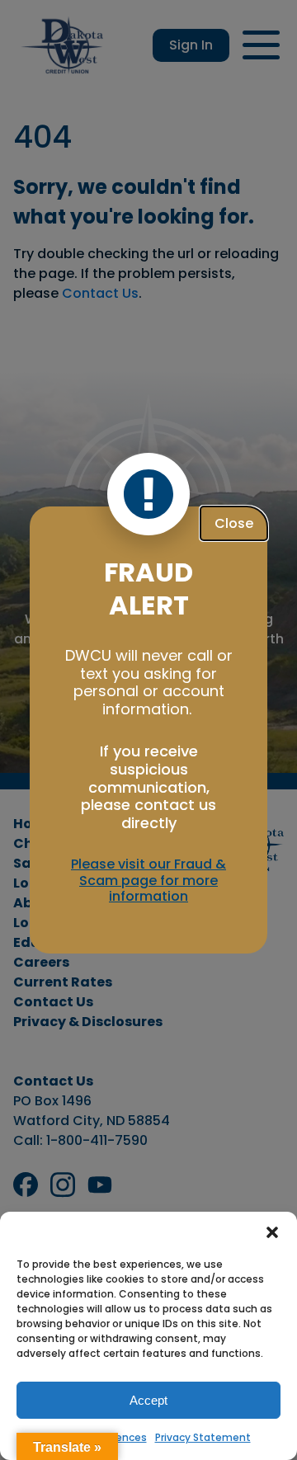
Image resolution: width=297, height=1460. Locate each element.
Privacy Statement (203, 1437)
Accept (148, 1400)
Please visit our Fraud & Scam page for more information (148, 880)
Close (233, 523)
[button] (272, 1232)
